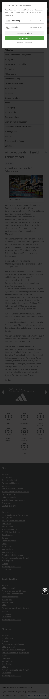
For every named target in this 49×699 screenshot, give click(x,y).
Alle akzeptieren (24, 38)
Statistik (15, 27)
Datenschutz (28, 42)
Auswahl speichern (24, 33)
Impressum (20, 42)
